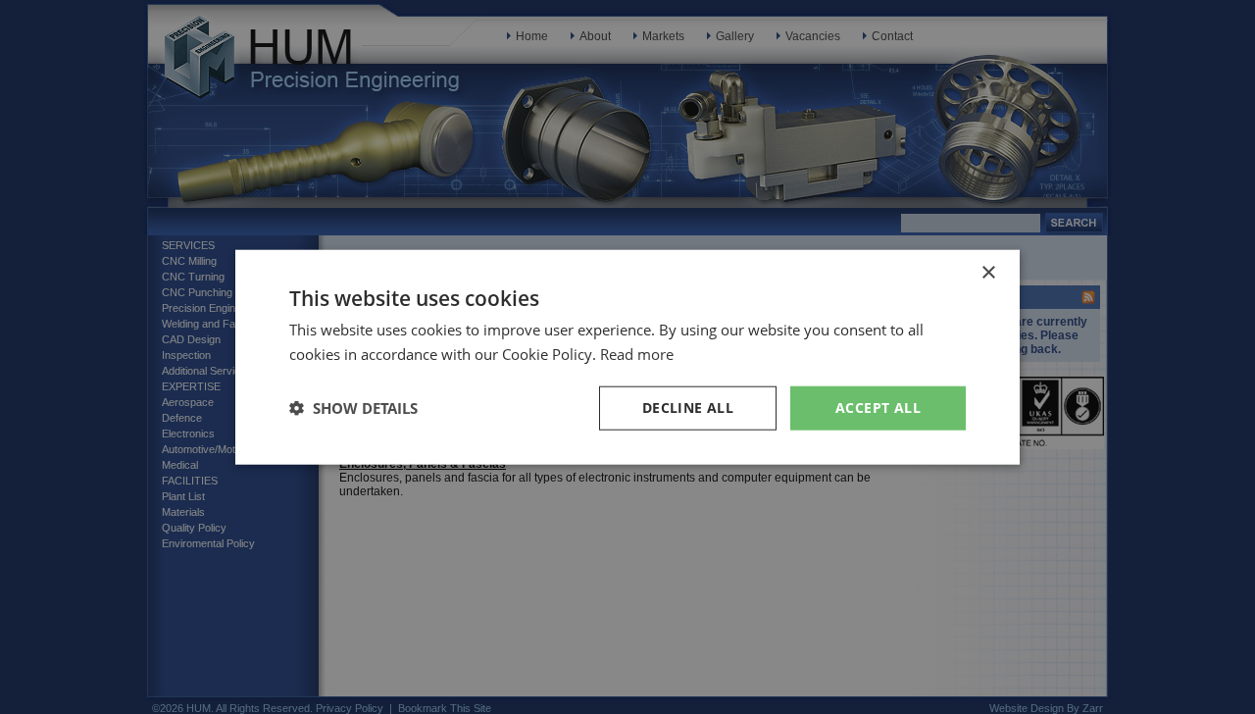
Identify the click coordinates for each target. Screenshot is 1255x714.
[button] (353, 408)
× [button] (987, 273)
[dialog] (627, 357)
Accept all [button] (878, 407)
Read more (637, 354)
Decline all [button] (687, 407)
